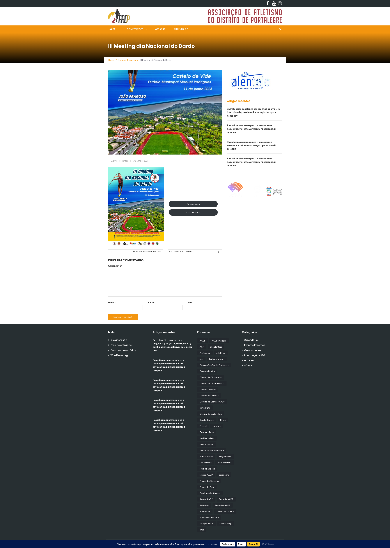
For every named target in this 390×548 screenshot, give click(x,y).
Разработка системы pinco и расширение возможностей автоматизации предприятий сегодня (251, 128)
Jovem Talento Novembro (212, 450)
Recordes (204, 505)
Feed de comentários (123, 350)
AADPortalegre (219, 340)
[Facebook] (267, 3)
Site (190, 302)
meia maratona (225, 462)
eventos (217, 426)
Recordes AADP (222, 505)
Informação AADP (254, 355)
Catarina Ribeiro (207, 371)
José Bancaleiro (207, 438)
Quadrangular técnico (210, 493)
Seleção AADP (206, 523)
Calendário (181, 29)
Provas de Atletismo (209, 481)
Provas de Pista (207, 487)
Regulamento (193, 204)
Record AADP (206, 499)
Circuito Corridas (208, 389)
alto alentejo (216, 346)
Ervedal (203, 426)
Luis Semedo (206, 462)
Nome (112, 302)
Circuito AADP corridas (211, 377)
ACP (202, 346)
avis (201, 359)
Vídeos (248, 365)
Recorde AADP (226, 499)
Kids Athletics (206, 456)
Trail (202, 529)
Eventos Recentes (119, 160)
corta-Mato (205, 407)
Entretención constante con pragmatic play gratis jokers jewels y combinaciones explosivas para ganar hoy (253, 112)
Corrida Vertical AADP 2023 (182, 252)
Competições (135, 29)
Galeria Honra (252, 350)
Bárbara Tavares (217, 359)
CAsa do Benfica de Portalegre (214, 365)
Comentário (115, 265)
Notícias (159, 29)
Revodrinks (205, 511)
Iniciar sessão (118, 340)
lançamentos (225, 456)
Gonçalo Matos (207, 432)
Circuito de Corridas (209, 395)
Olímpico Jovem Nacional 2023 (146, 252)
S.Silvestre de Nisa (225, 511)
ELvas (223, 420)
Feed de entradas (121, 345)
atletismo (220, 353)
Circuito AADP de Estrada (212, 383)
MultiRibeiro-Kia (207, 468)
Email (151, 302)
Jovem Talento (206, 444)
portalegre (224, 474)
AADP (112, 29)
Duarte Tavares (207, 420)
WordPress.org (119, 355)
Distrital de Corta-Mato (211, 414)
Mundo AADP (206, 474)
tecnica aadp (226, 523)
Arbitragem (205, 353)
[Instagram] (279, 3)
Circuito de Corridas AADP (212, 401)
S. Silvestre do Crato (209, 517)
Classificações (193, 212)
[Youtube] (273, 3)
